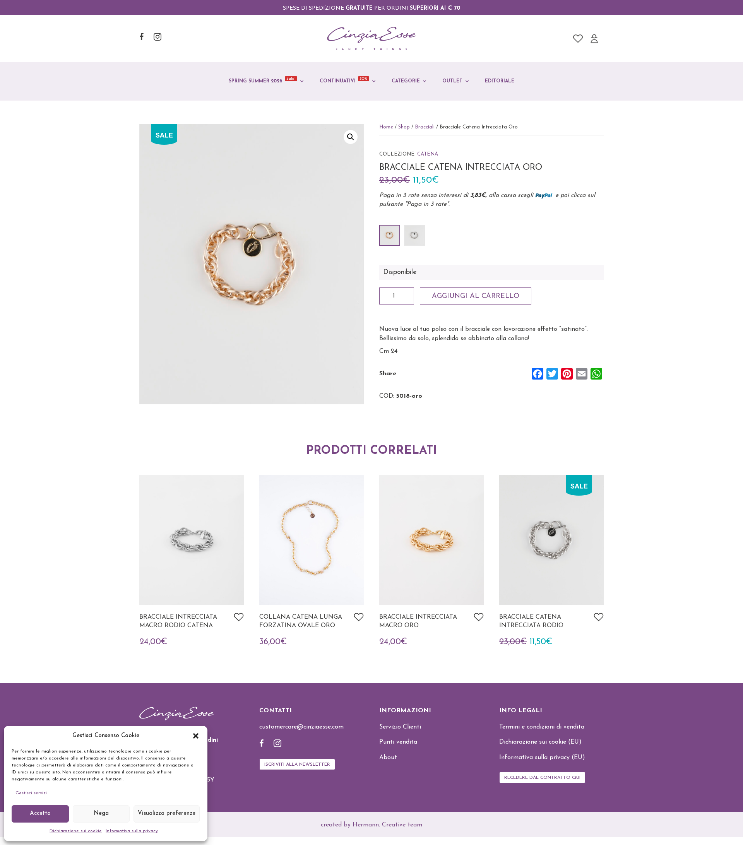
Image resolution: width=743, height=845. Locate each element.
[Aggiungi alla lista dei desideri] (239, 617)
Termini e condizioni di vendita (541, 727)
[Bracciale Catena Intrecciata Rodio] (414, 235)
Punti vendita (398, 742)
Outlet (452, 81)
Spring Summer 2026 (262, 80)
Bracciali (425, 127)
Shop (404, 127)
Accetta (40, 813)
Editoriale (499, 81)
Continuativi (344, 80)
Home (386, 127)
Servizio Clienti (400, 727)
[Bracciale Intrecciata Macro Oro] (431, 539)
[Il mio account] (594, 38)
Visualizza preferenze (166, 813)
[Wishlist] (578, 38)
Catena (427, 154)
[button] (196, 736)
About (388, 757)
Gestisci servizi (31, 793)
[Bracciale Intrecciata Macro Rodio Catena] (191, 539)
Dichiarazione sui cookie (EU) (540, 742)
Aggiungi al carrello (475, 296)
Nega (101, 813)
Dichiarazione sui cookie (76, 831)
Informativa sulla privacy (132, 831)
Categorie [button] (406, 81)
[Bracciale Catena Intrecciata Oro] (389, 235)
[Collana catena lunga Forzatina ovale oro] (311, 539)
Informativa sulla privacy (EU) (542, 757)
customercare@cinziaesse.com (301, 727)
